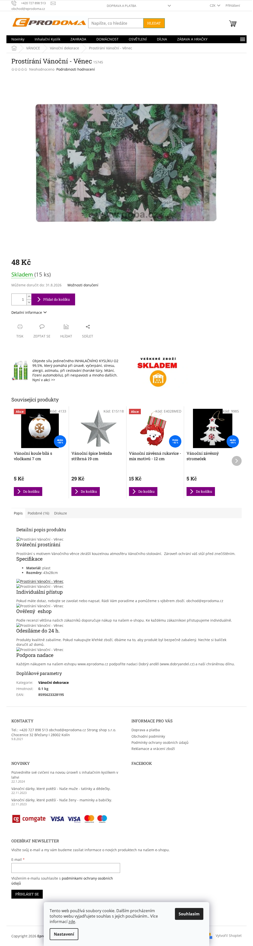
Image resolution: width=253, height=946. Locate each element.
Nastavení (64, 934)
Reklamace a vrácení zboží (153, 748)
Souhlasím (189, 914)
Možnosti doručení (82, 285)
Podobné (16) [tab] (38, 513)
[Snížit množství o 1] (28, 302)
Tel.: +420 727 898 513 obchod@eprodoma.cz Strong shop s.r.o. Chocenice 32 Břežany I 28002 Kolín (63, 732)
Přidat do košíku (56, 299)
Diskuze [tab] (60, 513)
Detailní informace (26, 312)
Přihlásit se (27, 894)
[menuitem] (17, 39)
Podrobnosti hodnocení (75, 69)
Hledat (154, 23)
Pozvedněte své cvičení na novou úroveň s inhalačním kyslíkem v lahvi (64, 774)
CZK (213, 5)
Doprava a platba (121, 5)
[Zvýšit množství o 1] (28, 296)
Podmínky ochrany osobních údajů (160, 742)
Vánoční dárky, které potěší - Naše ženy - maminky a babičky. (61, 800)
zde (71, 921)
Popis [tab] (18, 513)
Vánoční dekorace (53, 682)
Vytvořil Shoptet (229, 935)
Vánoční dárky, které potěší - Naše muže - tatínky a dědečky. (61, 788)
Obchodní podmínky (148, 736)
